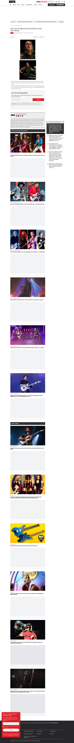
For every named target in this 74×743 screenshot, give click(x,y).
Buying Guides (29, 4)
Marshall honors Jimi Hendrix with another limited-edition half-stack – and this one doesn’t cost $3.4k (56, 165)
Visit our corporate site (53, 722)
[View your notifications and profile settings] (59, 2)
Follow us (36, 36)
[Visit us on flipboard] (44, 1)
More (40, 4)
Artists (14, 4)
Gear (18, 4)
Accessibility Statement (28, 733)
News (12, 32)
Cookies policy (53, 731)
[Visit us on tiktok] (46, 1)
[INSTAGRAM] (21, 116)
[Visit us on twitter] (39, 1)
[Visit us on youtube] (42, 1)
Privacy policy (39, 731)
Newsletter (43, 36)
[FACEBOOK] (17, 116)
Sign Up (11, 730)
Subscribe (50, 1)
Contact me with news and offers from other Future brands (11, 727)
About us (52, 733)
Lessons (22, 4)
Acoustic (35, 4)
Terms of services (25, 102)
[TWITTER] (19, 116)
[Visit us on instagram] (40, 1)
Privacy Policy (15, 734)
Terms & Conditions (10, 735)
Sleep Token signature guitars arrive (25, 21)
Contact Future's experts (28, 731)
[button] (63, 1)
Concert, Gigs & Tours (18, 25)
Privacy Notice (14, 103)
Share (13, 36)
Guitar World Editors (19, 32)
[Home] (10, 4)
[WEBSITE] (23, 116)
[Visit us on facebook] (37, 1)
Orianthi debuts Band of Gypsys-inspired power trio (45, 21)
